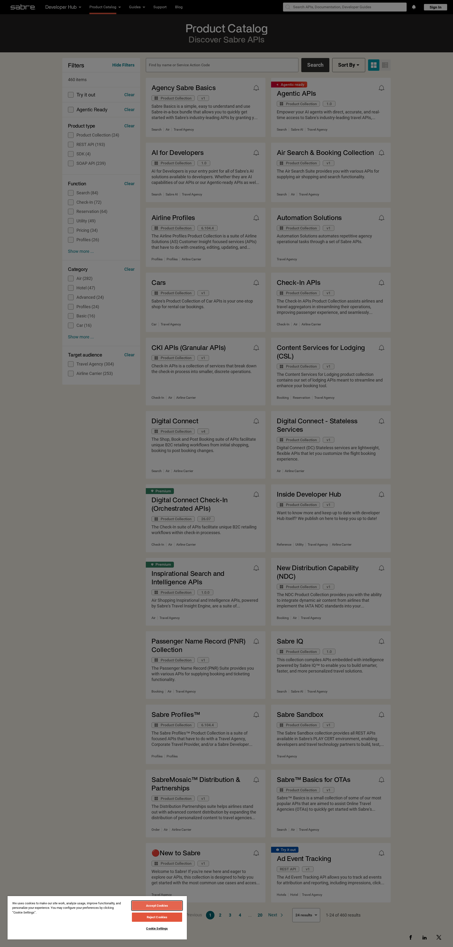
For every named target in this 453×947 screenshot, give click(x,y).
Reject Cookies (157, 917)
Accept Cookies (157, 905)
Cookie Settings (157, 928)
